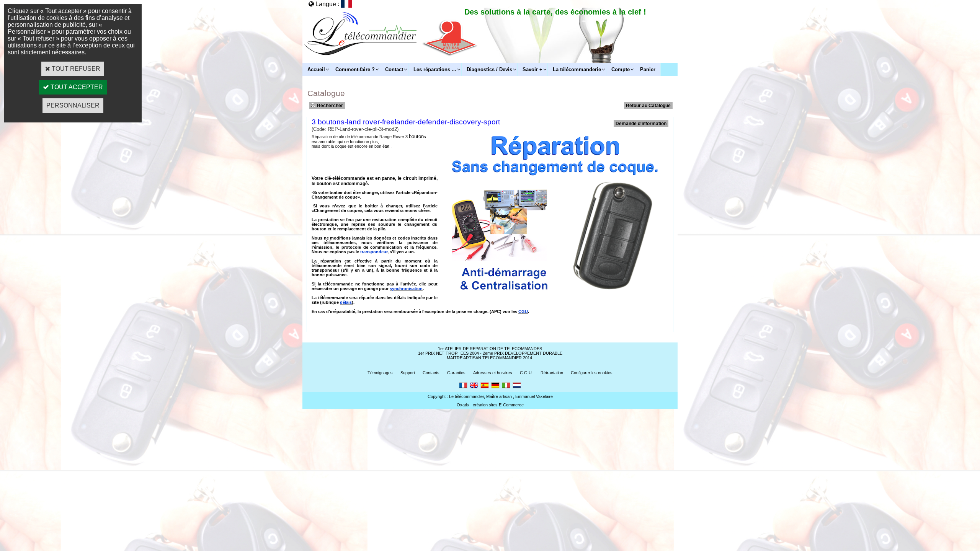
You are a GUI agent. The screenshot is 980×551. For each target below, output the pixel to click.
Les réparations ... (434, 69)
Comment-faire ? (355, 69)
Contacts (431, 372)
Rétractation (552, 372)
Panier (647, 69)
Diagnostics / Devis (489, 69)
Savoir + (532, 69)
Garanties (456, 372)
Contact (394, 69)
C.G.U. (526, 372)
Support (407, 372)
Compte (620, 69)
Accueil (316, 69)
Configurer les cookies (591, 372)
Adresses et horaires (492, 372)
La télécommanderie (577, 69)
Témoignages (380, 372)
